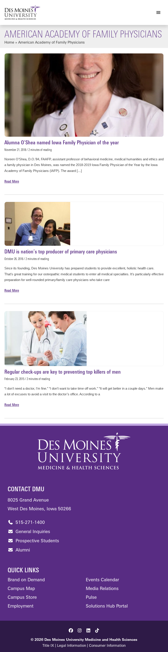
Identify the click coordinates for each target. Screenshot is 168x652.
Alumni (22, 550)
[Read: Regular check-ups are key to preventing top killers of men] (46, 338)
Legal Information (71, 646)
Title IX (48, 646)
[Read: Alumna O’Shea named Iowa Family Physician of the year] (84, 95)
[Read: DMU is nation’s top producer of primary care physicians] (37, 224)
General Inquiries (32, 532)
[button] (71, 630)
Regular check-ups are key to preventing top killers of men (62, 372)
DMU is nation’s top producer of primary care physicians (60, 252)
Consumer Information (107, 646)
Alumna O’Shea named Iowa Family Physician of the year (61, 143)
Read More (11, 182)
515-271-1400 (29, 523)
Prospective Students (36, 541)
